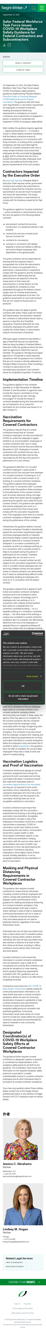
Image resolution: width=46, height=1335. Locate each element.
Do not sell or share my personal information (23, 697)
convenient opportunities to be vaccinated (21, 784)
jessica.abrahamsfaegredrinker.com (17, 1176)
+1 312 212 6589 (9, 1239)
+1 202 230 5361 (9, 1174)
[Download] (4, 44)
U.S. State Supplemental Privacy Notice (22, 1308)
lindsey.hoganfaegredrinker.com (16, 1241)
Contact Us (17, 1304)
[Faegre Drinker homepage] (14, 8)
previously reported (13, 180)
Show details (32, 676)
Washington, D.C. (9, 1171)
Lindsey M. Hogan (23, 70)
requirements (24, 746)
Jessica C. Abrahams (23, 63)
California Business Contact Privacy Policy (23, 1313)
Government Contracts (14, 1266)
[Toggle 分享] (9, 44)
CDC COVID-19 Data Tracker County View (22, 987)
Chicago (6, 1236)
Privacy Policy (27, 1304)
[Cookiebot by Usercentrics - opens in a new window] (32, 634)
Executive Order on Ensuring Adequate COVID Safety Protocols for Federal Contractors (20, 99)
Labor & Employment (14, 1262)
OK (23, 686)
